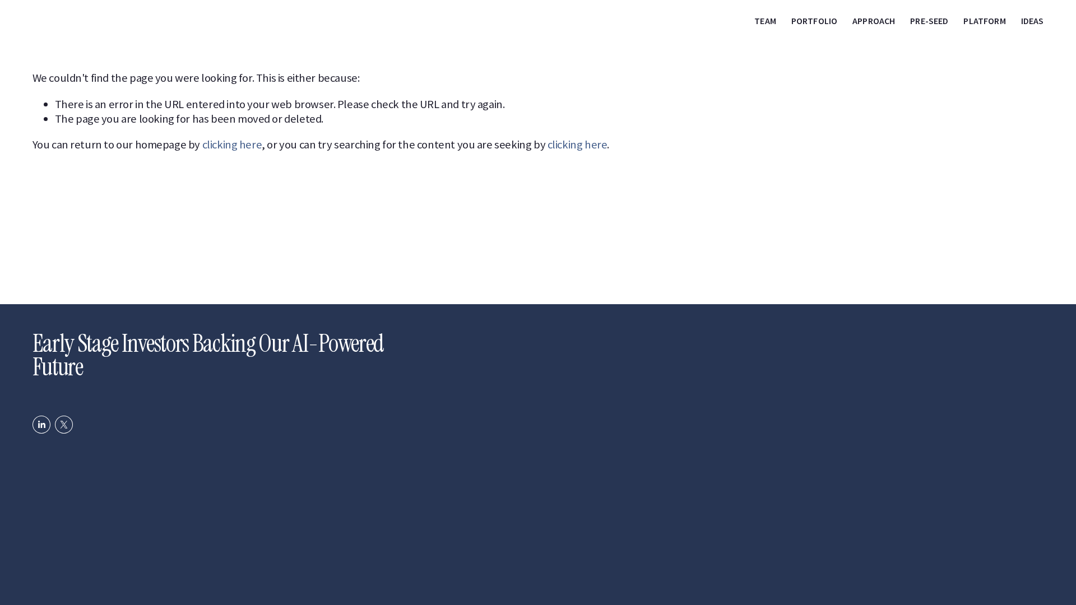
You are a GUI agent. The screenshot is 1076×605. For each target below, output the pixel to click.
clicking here (232, 144)
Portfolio (814, 20)
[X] (64, 425)
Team (765, 20)
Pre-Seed (929, 20)
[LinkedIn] (41, 425)
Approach (873, 20)
